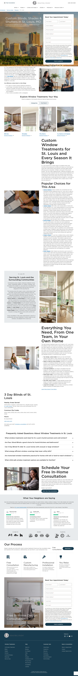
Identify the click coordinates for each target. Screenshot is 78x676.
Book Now (67, 548)
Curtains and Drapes (32, 7)
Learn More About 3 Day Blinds (49, 389)
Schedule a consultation (20, 424)
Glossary (27, 656)
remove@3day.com (64, 55)
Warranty (45, 651)
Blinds (15, 7)
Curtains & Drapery (9, 655)
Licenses (27, 666)
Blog (26, 655)
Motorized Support (47, 656)
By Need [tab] (43, 103)
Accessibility (28, 664)
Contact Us (45, 649)
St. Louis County (8, 406)
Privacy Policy (59, 57)
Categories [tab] (34, 103)
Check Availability (58, 61)
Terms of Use (52, 57)
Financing (45, 653)
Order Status (46, 647)
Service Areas (10, 10)
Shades (22, 7)
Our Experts (27, 651)
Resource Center (59, 7)
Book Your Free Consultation (50, 491)
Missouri (17, 10)
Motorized (49, 7)
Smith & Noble (46, 658)
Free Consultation (10, 3)
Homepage (2, 10)
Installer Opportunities (66, 651)
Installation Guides (29, 658)
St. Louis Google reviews (21, 507)
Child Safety (46, 655)
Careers (63, 649)
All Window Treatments (10, 647)
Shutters (42, 7)
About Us (27, 647)
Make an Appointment (66, 647)
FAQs (26, 653)
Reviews (27, 649)
